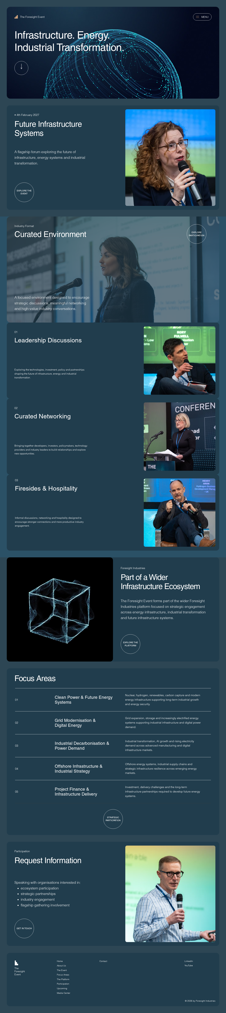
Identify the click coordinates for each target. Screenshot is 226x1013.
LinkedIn (188, 961)
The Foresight (19, 970)
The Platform (63, 979)
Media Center (63, 993)
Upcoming (62, 988)
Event (17, 974)
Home (60, 961)
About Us (61, 965)
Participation (63, 983)
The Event (62, 970)
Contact (103, 961)
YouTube (188, 965)
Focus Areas (63, 974)
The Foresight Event (32, 17)
